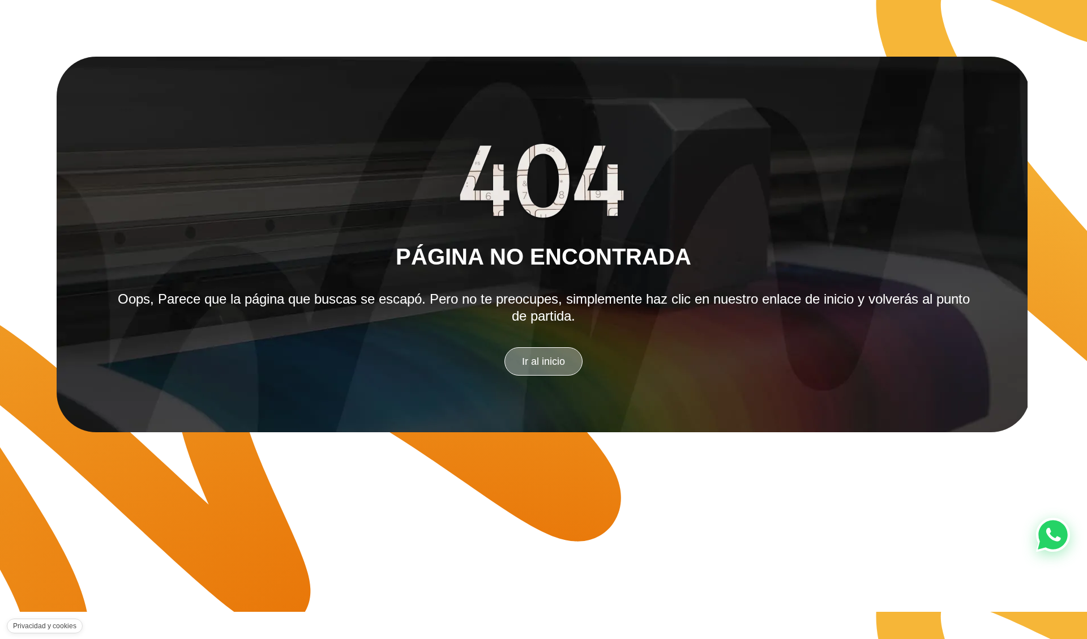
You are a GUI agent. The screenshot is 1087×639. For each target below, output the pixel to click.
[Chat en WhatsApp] (1053, 535)
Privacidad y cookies (44, 626)
